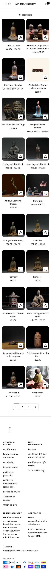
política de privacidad (8, 474)
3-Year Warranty (36, 470)
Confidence (38, 392)
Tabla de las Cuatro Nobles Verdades (38, 86)
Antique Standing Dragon (13, 202)
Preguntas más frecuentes (10, 456)
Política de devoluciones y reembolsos (10, 483)
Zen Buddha (13, 392)
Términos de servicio (9, 498)
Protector (37, 277)
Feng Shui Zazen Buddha (38, 126)
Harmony (13, 277)
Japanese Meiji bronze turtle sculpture (13, 355)
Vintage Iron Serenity (13, 240)
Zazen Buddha (13, 45)
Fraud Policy (9, 462)
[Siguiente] (35, 407)
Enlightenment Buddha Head (38, 355)
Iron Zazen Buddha (13, 85)
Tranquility (38, 201)
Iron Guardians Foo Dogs (13, 124)
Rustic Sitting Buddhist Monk (37, 315)
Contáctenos (9, 449)
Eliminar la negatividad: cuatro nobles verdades (38, 47)
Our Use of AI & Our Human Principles (37, 456)
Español (8, 547)
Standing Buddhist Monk (38, 164)
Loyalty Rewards (10, 467)
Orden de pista (10, 505)
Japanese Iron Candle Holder (13, 315)
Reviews (32, 449)
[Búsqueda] (9, 4)
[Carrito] (46, 4)
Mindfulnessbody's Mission (37, 464)
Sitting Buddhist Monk (13, 164)
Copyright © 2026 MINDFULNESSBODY (20, 550)
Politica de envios (11, 491)
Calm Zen (37, 240)
